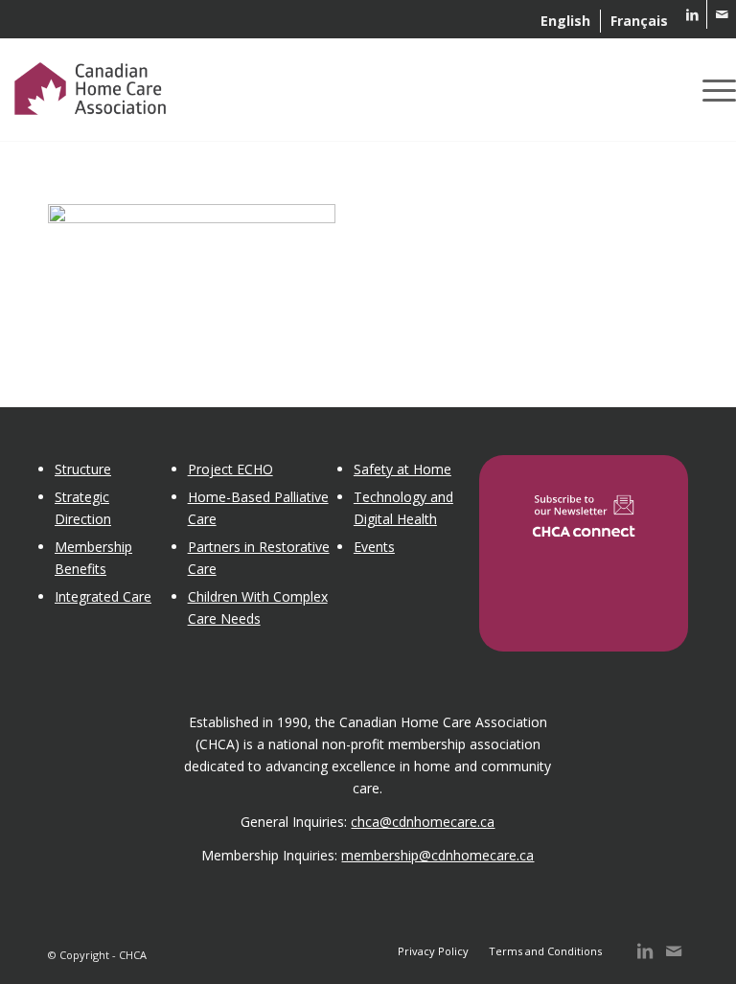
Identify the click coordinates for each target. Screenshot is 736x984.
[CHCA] (90, 85)
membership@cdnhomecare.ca (437, 855)
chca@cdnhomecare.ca (422, 821)
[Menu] (714, 90)
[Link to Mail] (721, 14)
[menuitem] (566, 21)
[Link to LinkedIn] (692, 14)
